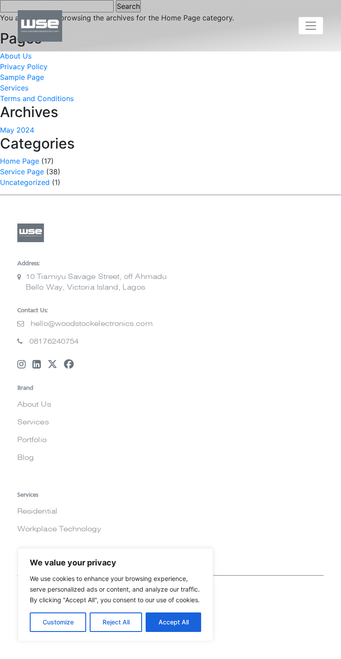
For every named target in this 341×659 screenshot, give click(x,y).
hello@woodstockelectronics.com (91, 323)
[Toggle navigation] (310, 26)
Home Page (19, 161)
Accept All (174, 622)
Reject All (116, 622)
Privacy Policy (24, 66)
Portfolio (32, 439)
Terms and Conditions (37, 98)
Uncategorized (25, 182)
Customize (58, 622)
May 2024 (17, 130)
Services (14, 87)
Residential (37, 511)
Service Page (22, 171)
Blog (25, 457)
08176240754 (54, 341)
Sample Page (22, 77)
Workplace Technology (59, 529)
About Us (16, 55)
